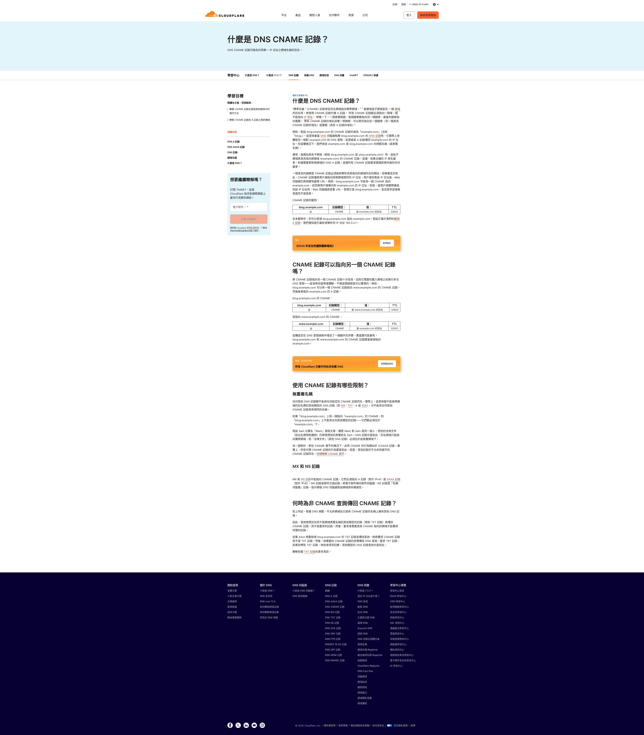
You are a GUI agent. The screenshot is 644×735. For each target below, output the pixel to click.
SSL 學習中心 (397, 622)
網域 (397, 109)
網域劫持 (362, 681)
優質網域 (362, 687)
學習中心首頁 (397, 590)
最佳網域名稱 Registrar (370, 655)
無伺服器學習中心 (399, 606)
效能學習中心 (397, 617)
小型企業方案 (234, 596)
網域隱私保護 (365, 697)
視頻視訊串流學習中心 (402, 655)
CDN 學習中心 (397, 601)
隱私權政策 (254, 228)
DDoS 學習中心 (398, 596)
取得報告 (387, 243)
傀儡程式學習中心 (399, 628)
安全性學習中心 (398, 612)
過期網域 (362, 660)
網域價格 (362, 703)
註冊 (395, 4)
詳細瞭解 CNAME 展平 (330, 453)
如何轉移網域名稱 (269, 612)
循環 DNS (363, 622)
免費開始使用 (387, 364)
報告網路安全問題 (360, 725)
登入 (409, 15)
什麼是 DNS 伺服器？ (303, 590)
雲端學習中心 (397, 633)
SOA (364, 405)
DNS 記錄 (375, 135)
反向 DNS (363, 612)
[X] (238, 725)
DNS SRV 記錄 (333, 633)
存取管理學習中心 (399, 638)
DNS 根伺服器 (299, 596)
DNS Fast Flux (365, 671)
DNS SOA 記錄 (333, 628)
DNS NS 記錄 (332, 622)
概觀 (327, 590)
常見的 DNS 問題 (269, 617)
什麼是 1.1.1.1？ (274, 75)
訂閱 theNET (249, 219)
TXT (350, 405)
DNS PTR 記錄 (332, 638)
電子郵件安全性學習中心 (403, 660)
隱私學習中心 (397, 649)
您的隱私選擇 (401, 725)
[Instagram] (262, 725)
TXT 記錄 (309, 551)
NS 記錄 (306, 479)
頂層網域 (362, 676)
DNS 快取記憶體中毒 (369, 638)
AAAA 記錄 (393, 479)
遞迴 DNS (363, 633)
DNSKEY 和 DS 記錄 (336, 644)
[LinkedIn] (246, 725)
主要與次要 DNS (366, 617)
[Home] (225, 15)
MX (343, 405)
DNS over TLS (267, 601)
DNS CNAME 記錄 (334, 606)
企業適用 (232, 601)
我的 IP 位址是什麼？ (369, 596)
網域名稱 (362, 644)
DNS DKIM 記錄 (333, 655)
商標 (413, 725)
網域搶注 (362, 692)
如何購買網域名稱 (269, 606)
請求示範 (232, 612)
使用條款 (343, 725)
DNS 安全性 (266, 596)
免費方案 (232, 590)
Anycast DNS (365, 628)
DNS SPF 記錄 (332, 649)
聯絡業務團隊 (428, 15)
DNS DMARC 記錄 (335, 660)
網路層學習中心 (398, 644)
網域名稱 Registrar (368, 649)
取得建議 (232, 606)
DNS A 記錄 (331, 596)
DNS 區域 (363, 601)
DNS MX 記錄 (332, 612)
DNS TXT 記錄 (332, 617)
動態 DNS (363, 606)
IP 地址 (308, 117)
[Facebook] (230, 725)
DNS (323, 135)
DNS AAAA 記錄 (334, 601)
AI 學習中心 (396, 665)
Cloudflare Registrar (369, 665)
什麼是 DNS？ (252, 75)
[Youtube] (254, 725)
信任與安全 (378, 725)
